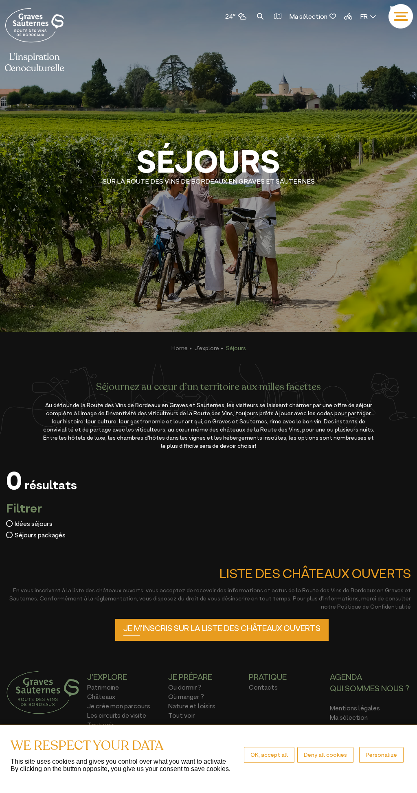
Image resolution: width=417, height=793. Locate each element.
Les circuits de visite (116, 715)
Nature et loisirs (191, 706)
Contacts (263, 687)
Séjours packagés (40, 535)
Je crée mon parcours (118, 706)
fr (364, 16)
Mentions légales (355, 708)
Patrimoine (103, 687)
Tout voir (181, 715)
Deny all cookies (325, 754)
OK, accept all (269, 754)
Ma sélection (308, 16)
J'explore (207, 347)
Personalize (381, 754)
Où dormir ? (185, 687)
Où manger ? (186, 696)
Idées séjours (34, 523)
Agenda (346, 677)
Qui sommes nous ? (369, 688)
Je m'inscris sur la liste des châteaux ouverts (221, 628)
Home (179, 347)
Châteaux (101, 696)
